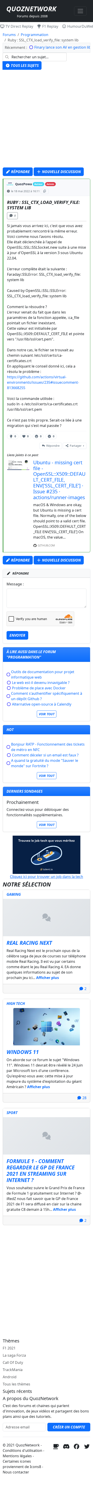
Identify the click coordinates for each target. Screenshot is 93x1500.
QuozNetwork (31, 8)
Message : (15, 584)
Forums (9, 34)
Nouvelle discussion (61, 171)
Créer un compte (69, 1427)
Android (9, 1376)
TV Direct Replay (19, 26)
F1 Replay (49, 26)
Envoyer (17, 635)
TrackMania (13, 1369)
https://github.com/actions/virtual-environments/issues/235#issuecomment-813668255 (43, 382)
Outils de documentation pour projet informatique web (42, 674)
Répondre (20, 171)
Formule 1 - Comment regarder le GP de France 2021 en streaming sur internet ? (40, 1170)
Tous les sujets (24, 65)
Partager (75, 446)
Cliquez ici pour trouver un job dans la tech (46, 876)
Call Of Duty (13, 1362)
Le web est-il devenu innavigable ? (41, 682)
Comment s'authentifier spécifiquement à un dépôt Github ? (46, 696)
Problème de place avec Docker (39, 688)
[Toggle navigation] (80, 11)
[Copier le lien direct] (45, 191)
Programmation (34, 34)
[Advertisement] (46, 119)
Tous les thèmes (16, 1384)
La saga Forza (14, 1355)
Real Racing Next (29, 942)
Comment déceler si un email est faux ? (45, 755)
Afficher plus (47, 977)
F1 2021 (9, 1348)
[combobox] (35, 57)
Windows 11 (23, 1052)
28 (83, 1097)
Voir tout (46, 714)
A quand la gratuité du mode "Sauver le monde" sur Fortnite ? (44, 763)
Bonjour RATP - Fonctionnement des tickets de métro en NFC (48, 747)
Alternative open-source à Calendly (41, 704)
